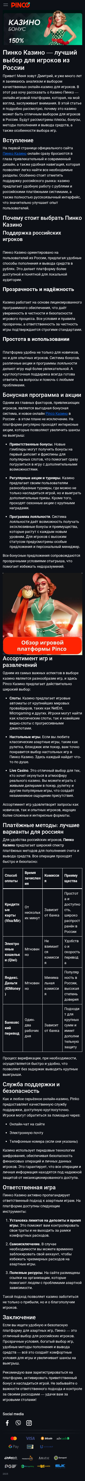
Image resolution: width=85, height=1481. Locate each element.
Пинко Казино (15, 153)
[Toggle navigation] (6, 5)
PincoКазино (57, 413)
